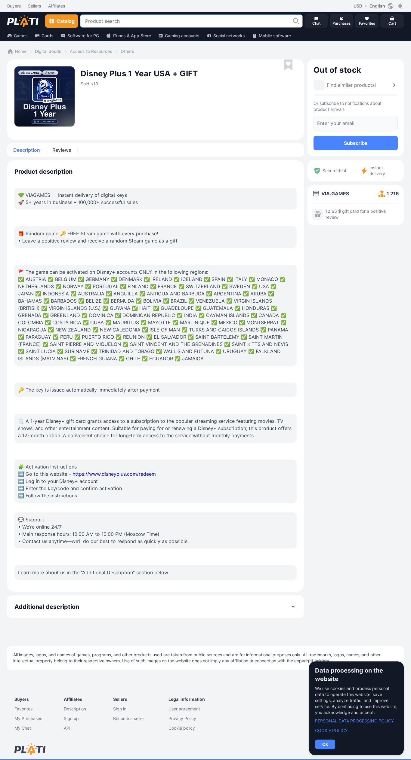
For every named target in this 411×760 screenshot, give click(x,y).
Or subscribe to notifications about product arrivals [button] (348, 106)
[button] (296, 21)
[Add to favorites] (288, 65)
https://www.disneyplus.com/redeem (114, 474)
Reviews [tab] (61, 150)
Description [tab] (26, 150)
